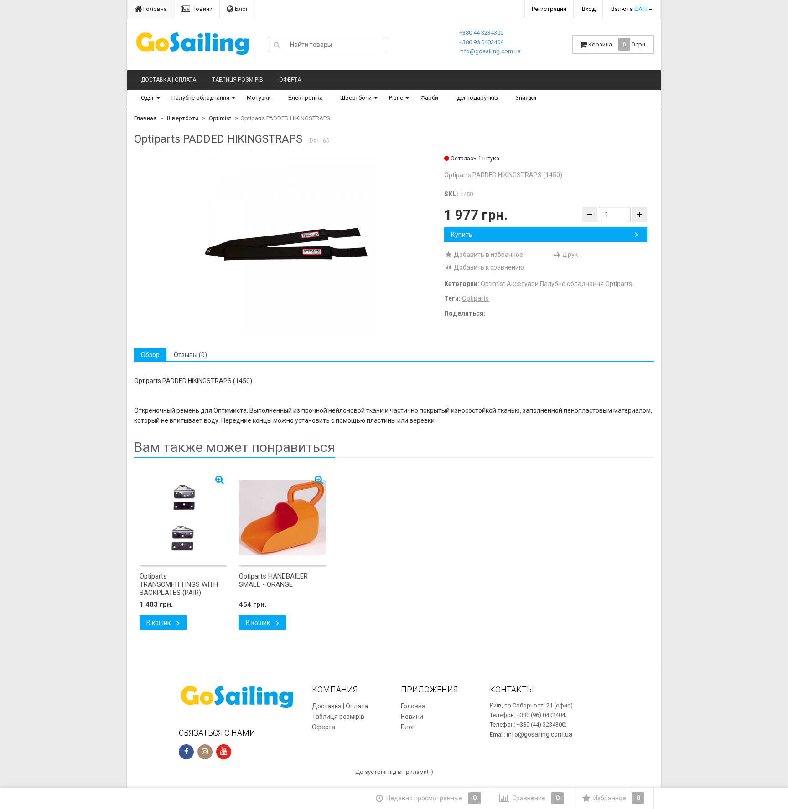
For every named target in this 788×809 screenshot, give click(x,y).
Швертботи (356, 97)
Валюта (629, 8)
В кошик (159, 622)
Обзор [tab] (150, 354)
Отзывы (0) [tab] (190, 354)
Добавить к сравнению (488, 267)
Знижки (525, 97)
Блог (240, 8)
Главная (145, 118)
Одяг (147, 97)
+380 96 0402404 (481, 42)
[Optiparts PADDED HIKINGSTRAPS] (286, 245)
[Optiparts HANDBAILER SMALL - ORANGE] (282, 518)
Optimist (220, 118)
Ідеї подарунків (477, 97)
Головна (154, 8)
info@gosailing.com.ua (490, 51)
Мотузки (259, 97)
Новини (201, 8)
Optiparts (618, 283)
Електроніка (305, 97)
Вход (589, 8)
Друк (569, 254)
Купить (461, 234)
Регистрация (549, 8)
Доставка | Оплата (168, 80)
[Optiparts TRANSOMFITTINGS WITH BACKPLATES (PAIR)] (183, 518)
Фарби (429, 97)
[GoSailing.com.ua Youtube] (223, 751)
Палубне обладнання (200, 97)
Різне (396, 97)
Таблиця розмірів (237, 80)
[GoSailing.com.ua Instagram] (205, 751)
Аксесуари (523, 283)
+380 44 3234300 (481, 32)
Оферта (290, 80)
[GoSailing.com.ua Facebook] (186, 751)
